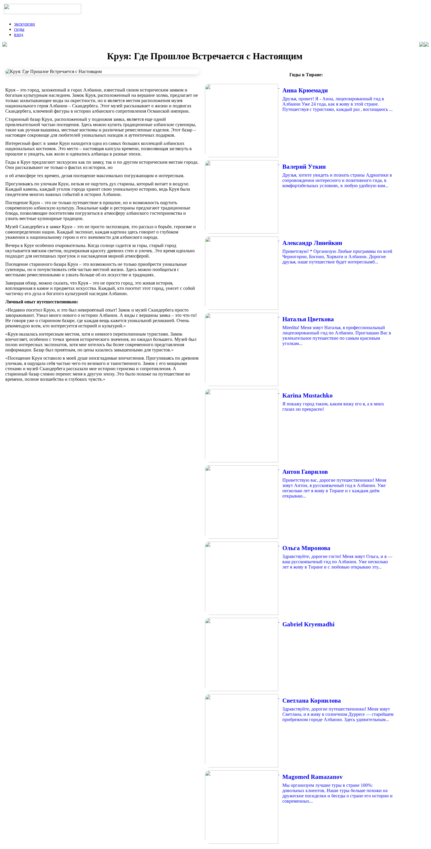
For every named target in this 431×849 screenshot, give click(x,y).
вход (18, 34)
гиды (19, 29)
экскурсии (24, 23)
